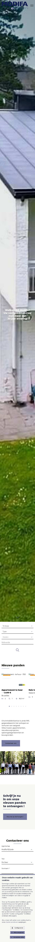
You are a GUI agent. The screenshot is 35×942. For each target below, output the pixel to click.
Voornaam (6, 868)
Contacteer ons (10, 743)
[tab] (9, 706)
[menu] (31, 5)
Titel (3, 859)
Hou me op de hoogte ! (15, 817)
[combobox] (17, 626)
